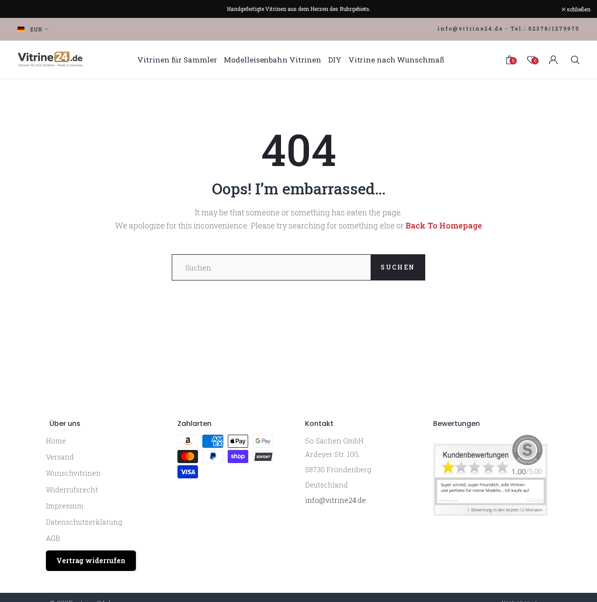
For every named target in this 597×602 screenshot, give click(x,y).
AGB (53, 538)
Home (56, 440)
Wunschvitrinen (73, 472)
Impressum (64, 505)
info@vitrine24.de (335, 500)
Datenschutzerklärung (84, 521)
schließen (22, 9)
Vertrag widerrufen (90, 560)
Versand (60, 456)
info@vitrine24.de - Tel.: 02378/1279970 (508, 28)
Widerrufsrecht (72, 489)
